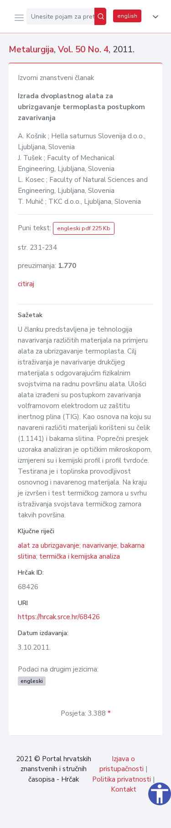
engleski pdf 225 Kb (83, 228)
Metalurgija (31, 50)
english (127, 16)
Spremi (96, 816)
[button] (154, 16)
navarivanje (100, 545)
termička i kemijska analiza (79, 556)
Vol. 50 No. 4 (83, 50)
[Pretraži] (100, 16)
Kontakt (123, 789)
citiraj (26, 283)
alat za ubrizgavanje (48, 545)
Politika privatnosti (121, 779)
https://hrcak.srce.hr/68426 (59, 616)
